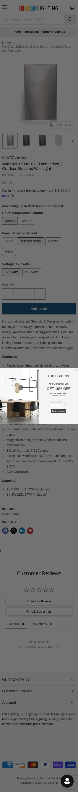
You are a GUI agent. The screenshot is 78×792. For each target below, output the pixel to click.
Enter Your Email (57, 402)
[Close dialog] (76, 370)
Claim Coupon (58, 410)
